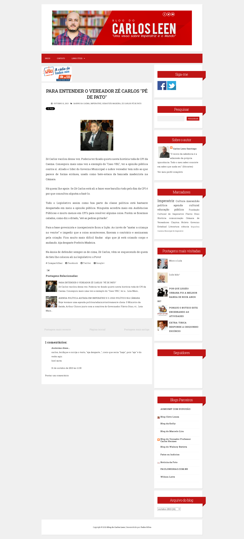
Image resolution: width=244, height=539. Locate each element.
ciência (185, 226)
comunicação (176, 218)
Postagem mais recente (57, 329)
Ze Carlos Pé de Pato (131, 103)
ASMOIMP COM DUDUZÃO (175, 409)
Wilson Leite (167, 476)
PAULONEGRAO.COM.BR (174, 469)
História (161, 218)
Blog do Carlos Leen (116, 527)
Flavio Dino (192, 213)
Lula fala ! (174, 274)
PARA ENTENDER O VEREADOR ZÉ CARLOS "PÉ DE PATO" (97, 94)
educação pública (170, 209)
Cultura (180, 201)
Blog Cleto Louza (169, 416)
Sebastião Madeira (111, 103)
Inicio (47, 58)
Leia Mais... (133, 291)
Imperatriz (96, 103)
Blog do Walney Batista (173, 446)
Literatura (173, 226)
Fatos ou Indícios (169, 454)
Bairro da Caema (81, 103)
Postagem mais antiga (136, 329)
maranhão (192, 201)
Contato (61, 58)
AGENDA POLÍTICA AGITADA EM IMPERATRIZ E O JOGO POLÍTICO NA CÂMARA (99, 298)
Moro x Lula (175, 260)
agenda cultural (186, 205)
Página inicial (97, 329)
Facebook (72, 263)
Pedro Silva (146, 527)
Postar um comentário (57, 375)
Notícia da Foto (168, 462)
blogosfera (195, 227)
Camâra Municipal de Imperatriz (170, 231)
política (162, 205)
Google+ (100, 263)
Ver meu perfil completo (170, 171)
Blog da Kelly (168, 423)
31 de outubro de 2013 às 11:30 (66, 368)
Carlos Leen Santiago (185, 148)
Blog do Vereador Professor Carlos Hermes (175, 440)
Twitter (86, 263)
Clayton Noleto (180, 222)
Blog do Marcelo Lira (172, 431)
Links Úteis (77, 58)
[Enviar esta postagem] (48, 270)
